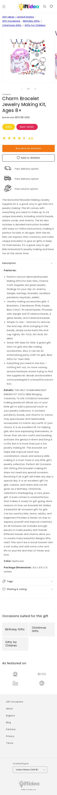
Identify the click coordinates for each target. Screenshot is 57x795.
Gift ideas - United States (18, 16)
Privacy (10, 736)
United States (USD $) (27, 769)
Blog (8, 722)
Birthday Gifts (31, 21)
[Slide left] (22, 88)
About (9, 708)
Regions (10, 715)
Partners (11, 729)
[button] (3, 6)
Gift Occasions (11, 21)
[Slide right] (35, 88)
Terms (9, 743)
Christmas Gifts (11, 25)
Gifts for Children (35, 25)
